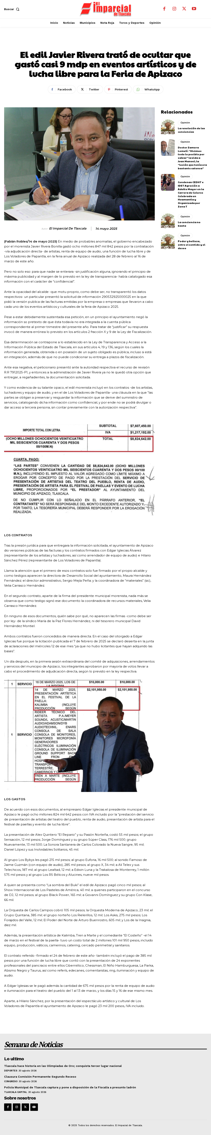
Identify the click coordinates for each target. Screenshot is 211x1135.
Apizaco (95, 42)
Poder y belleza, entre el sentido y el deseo (191, 244)
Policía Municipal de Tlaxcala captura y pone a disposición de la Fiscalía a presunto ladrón (70, 1087)
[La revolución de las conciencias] (168, 126)
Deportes (10, 1070)
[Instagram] (174, 9)
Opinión (117, 42)
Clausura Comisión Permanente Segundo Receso (40, 1076)
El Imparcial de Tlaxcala (67, 228)
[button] (12, 9)
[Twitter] (184, 9)
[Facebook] (164, 9)
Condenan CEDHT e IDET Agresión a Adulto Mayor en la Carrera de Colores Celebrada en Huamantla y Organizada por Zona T (191, 194)
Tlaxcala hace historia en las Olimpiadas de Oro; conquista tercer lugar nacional (63, 1066)
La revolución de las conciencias (191, 130)
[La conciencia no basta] (168, 220)
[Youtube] (194, 9)
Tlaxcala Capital (15, 1092)
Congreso (10, 1081)
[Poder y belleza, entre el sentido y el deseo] (168, 241)
